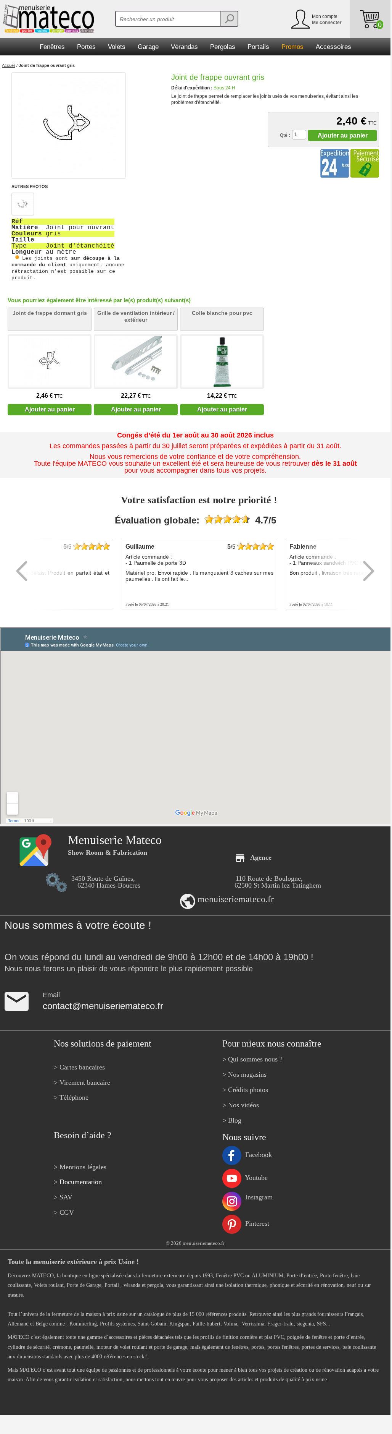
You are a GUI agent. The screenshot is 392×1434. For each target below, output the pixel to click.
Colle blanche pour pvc (222, 313)
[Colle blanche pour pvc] (222, 361)
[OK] (229, 18)
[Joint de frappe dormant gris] (50, 361)
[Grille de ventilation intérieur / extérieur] (136, 361)
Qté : (285, 135)
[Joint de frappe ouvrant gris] (68, 125)
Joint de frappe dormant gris (50, 313)
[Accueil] (47, 19)
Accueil (8, 65)
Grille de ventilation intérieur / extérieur (136, 316)
